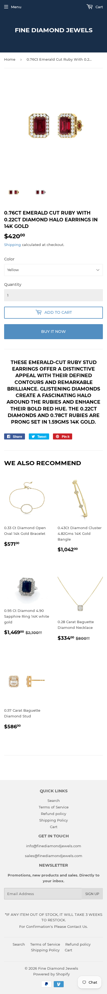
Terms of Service (54, 807)
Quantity (12, 284)
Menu (16, 7)
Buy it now (53, 331)
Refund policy (53, 813)
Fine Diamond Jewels (53, 30)
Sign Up (92, 894)
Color (9, 259)
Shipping (12, 244)
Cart (98, 7)
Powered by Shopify (51, 974)
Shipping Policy (53, 820)
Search (53, 800)
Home (9, 59)
